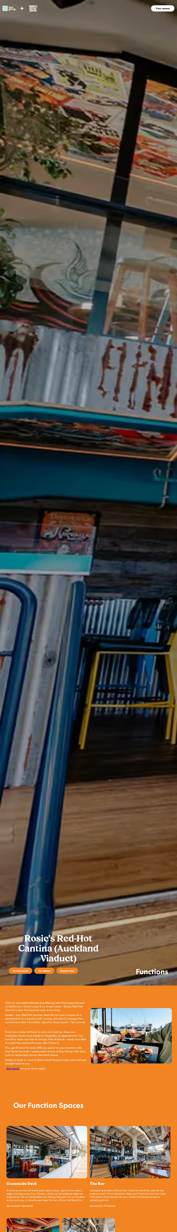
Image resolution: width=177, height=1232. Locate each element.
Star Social (13, 1068)
